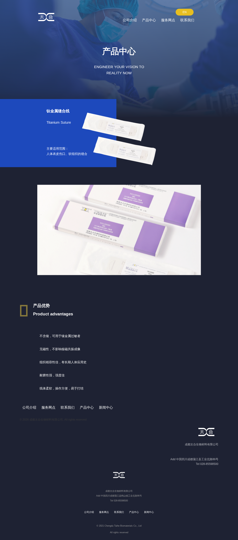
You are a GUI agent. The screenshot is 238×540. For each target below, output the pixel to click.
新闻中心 (106, 407)
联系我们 (187, 20)
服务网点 (168, 20)
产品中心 (149, 20)
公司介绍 (130, 20)
